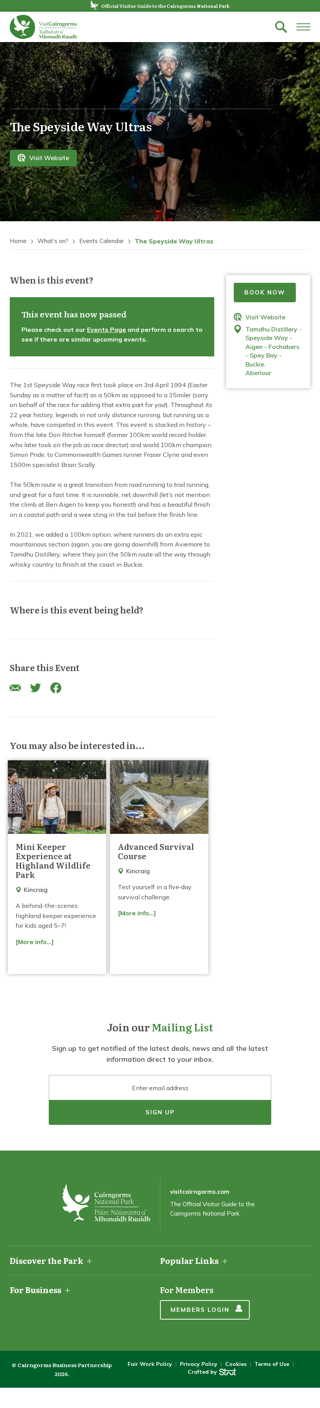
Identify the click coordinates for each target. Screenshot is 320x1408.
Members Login (200, 1309)
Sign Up (160, 1112)
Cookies (236, 1363)
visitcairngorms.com (199, 1191)
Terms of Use (271, 1363)
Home (18, 241)
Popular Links (189, 1260)
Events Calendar (101, 241)
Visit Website (49, 158)
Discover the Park (46, 1260)
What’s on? (52, 241)
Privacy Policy (198, 1363)
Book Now (264, 292)
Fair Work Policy (150, 1363)
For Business (35, 1289)
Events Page (106, 329)
